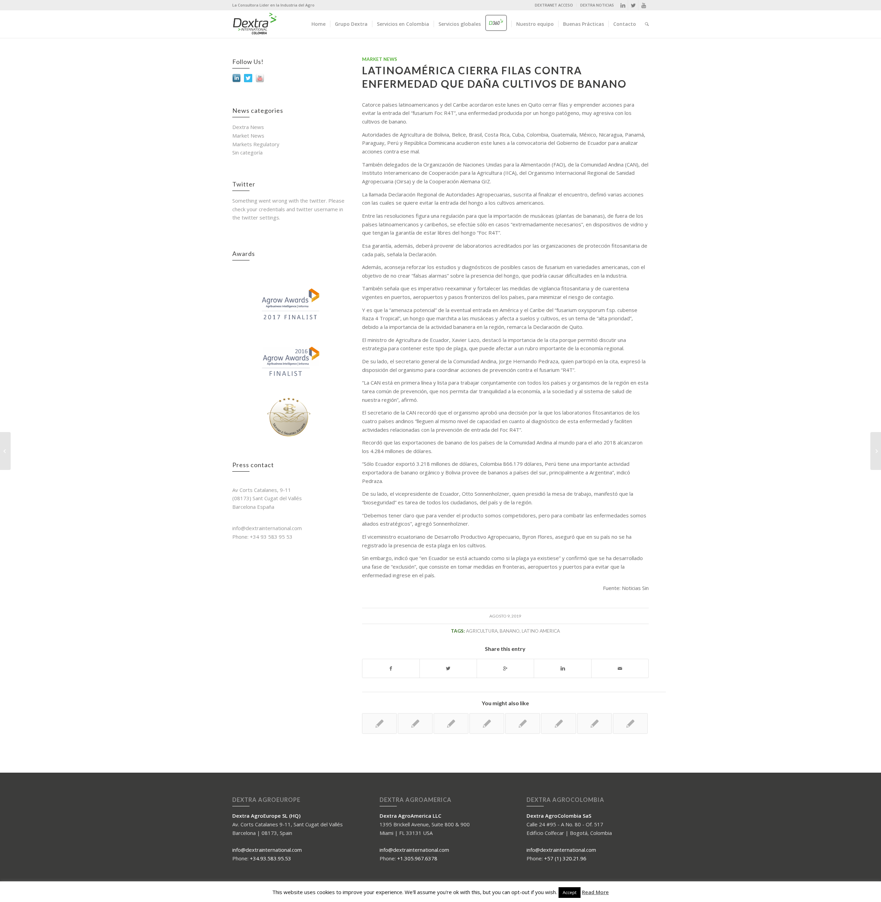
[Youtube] (643, 5)
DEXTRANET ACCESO (554, 5)
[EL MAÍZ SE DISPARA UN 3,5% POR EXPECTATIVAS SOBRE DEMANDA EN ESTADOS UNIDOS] (379, 723)
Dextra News (248, 127)
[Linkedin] (623, 5)
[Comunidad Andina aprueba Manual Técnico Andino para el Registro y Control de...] (5, 451)
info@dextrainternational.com (267, 849)
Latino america (541, 631)
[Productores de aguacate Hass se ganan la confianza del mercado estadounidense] (630, 723)
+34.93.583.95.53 (270, 858)
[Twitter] (633, 5)
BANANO (510, 631)
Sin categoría (247, 152)
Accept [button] (569, 892)
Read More (595, 892)
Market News (379, 59)
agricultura (482, 631)
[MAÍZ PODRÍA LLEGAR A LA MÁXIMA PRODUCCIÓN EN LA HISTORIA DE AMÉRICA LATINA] (415, 723)
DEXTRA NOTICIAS (597, 5)
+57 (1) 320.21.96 (565, 858)
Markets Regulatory (255, 144)
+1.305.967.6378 (417, 858)
